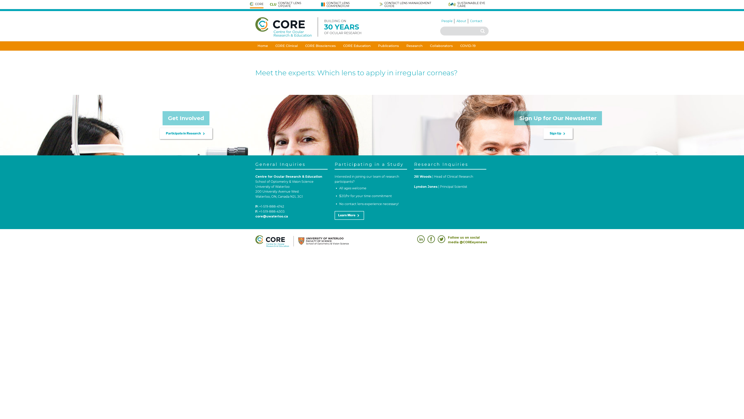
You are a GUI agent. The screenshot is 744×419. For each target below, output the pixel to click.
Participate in (186, 133)
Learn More (349, 215)
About (461, 21)
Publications (388, 46)
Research (414, 46)
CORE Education (357, 46)
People (447, 21)
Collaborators (441, 46)
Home (262, 46)
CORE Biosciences (320, 46)
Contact (476, 21)
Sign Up (558, 133)
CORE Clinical (286, 46)
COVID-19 (468, 46)
